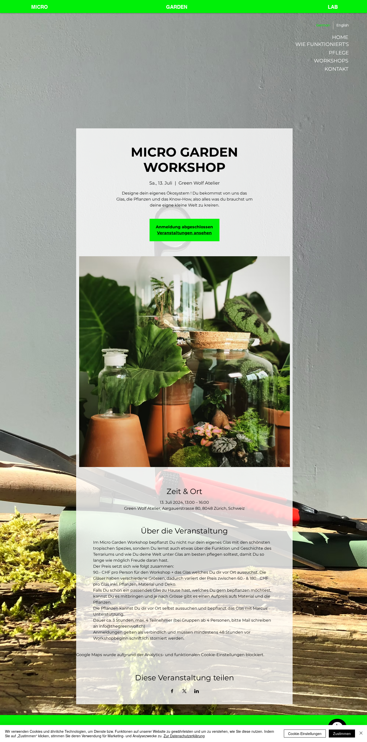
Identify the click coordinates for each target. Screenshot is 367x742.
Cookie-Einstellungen (305, 733)
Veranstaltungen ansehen (184, 233)
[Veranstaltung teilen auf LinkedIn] (196, 691)
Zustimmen (342, 733)
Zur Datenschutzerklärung (184, 735)
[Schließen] (361, 733)
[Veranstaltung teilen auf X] (184, 691)
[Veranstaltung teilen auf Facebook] (172, 691)
